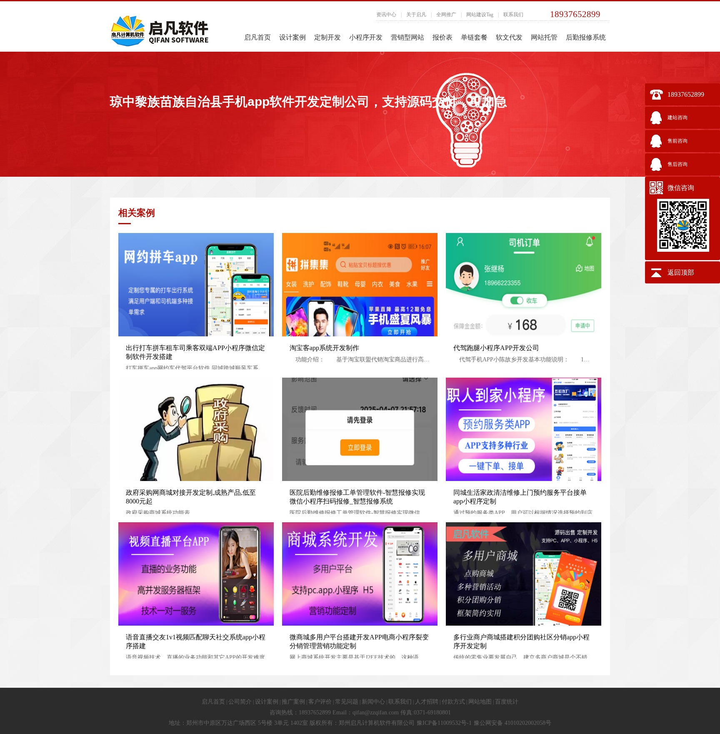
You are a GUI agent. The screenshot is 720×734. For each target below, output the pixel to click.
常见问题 (346, 702)
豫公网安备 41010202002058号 (512, 723)
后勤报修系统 (586, 37)
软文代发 (509, 37)
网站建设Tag (479, 15)
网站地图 (480, 702)
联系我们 (513, 15)
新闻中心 (373, 702)
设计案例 (292, 37)
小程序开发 (365, 37)
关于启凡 (416, 15)
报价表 (442, 37)
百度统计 (506, 702)
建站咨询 (678, 117)
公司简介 (240, 702)
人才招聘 (426, 702)
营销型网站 (407, 37)
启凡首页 (257, 37)
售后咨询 (678, 164)
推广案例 (293, 702)
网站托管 (544, 37)
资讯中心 (386, 15)
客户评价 (320, 702)
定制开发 (327, 37)
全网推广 (446, 15)
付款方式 (453, 702)
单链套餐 (474, 37)
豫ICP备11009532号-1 (444, 723)
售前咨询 (678, 141)
